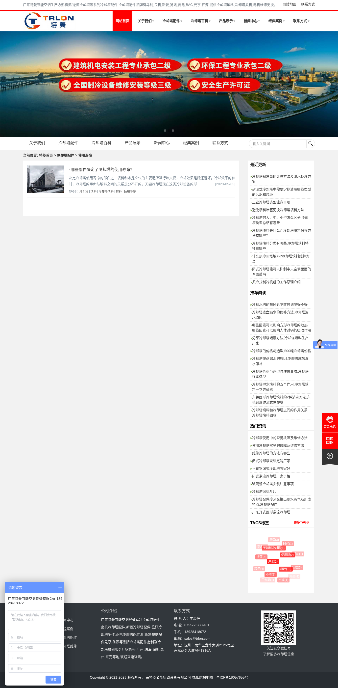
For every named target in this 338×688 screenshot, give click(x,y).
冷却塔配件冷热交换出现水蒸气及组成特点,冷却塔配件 (281, 501)
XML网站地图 (202, 677)
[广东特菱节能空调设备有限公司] (49, 27)
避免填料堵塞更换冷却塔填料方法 (278, 210)
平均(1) (296, 554)
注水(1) (269, 561)
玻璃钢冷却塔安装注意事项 (273, 484)
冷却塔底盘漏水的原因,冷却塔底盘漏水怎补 (280, 361)
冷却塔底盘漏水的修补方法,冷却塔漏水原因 (280, 314)
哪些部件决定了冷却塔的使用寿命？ (102, 169)
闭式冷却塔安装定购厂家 (271, 461)
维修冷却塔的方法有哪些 (271, 453)
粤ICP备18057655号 (232, 677)
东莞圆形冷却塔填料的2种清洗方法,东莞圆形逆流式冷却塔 (281, 399)
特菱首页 (46, 155)
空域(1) (282, 580)
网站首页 (122, 21)
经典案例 (275, 21)
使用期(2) (284, 555)
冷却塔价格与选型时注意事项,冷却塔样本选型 (280, 374)
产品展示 (226, 21)
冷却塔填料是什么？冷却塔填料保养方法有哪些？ (281, 233)
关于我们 (145, 21)
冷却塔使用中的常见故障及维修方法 (280, 438)
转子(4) (258, 569)
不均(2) (268, 574)
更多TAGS (301, 522)
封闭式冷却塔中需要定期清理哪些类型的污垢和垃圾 (281, 191)
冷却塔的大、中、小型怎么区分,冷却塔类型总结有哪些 (280, 220)
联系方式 (308, 4)
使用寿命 (130, 191)
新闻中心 (251, 21)
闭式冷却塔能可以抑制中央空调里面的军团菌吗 (281, 271)
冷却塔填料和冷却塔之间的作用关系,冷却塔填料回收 (280, 412)
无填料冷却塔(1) (271, 548)
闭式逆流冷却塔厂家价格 (271, 476)
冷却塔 (83, 191)
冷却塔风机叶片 (264, 492)
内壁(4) (294, 576)
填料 (94, 191)
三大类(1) (267, 580)
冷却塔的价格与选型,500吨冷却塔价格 (281, 351)
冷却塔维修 (68, 646)
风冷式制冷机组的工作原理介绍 (276, 282)
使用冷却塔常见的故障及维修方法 (278, 445)
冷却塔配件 (171, 21)
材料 (119, 191)
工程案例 (66, 629)
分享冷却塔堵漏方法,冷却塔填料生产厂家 (280, 340)
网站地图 (289, 4)
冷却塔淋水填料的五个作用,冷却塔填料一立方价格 (280, 386)
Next (5, 84)
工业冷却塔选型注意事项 (271, 202)
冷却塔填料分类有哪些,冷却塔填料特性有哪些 (280, 245)
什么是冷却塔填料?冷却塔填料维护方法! (281, 258)
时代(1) (286, 544)
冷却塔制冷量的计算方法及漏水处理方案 (281, 179)
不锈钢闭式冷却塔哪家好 (271, 468)
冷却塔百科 (199, 21)
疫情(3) (273, 540)
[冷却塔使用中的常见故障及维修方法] (169, 84)
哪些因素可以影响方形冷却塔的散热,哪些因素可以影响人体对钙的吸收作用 (281, 327)
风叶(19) (283, 569)
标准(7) (295, 567)
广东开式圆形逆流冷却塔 (271, 512)
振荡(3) (259, 557)
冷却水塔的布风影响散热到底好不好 (280, 304)
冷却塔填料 (106, 191)
